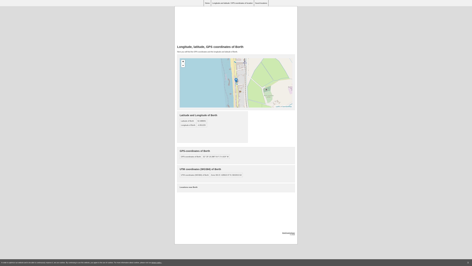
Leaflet (278, 106)
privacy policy (157, 263)
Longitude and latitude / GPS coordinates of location (232, 3)
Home (207, 3)
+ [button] (183, 61)
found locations (261, 3)
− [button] (183, 65)
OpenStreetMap (287, 106)
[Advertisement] (236, 26)
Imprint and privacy (288, 233)
